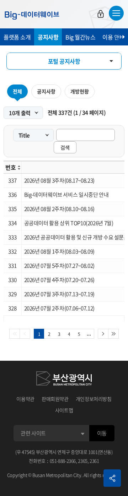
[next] (103, 334)
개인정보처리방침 (94, 398)
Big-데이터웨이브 (32, 15)
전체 (17, 91)
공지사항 (48, 37)
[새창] (64, 379)
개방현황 (79, 91)
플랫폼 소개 (17, 37)
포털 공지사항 (64, 61)
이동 (102, 433)
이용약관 (25, 398)
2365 (82, 460)
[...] (89, 334)
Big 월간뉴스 (80, 37)
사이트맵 (64, 410)
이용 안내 (113, 37)
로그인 (100, 14)
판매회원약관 (55, 398)
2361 (94, 460)
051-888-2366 (63, 460)
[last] (113, 334)
